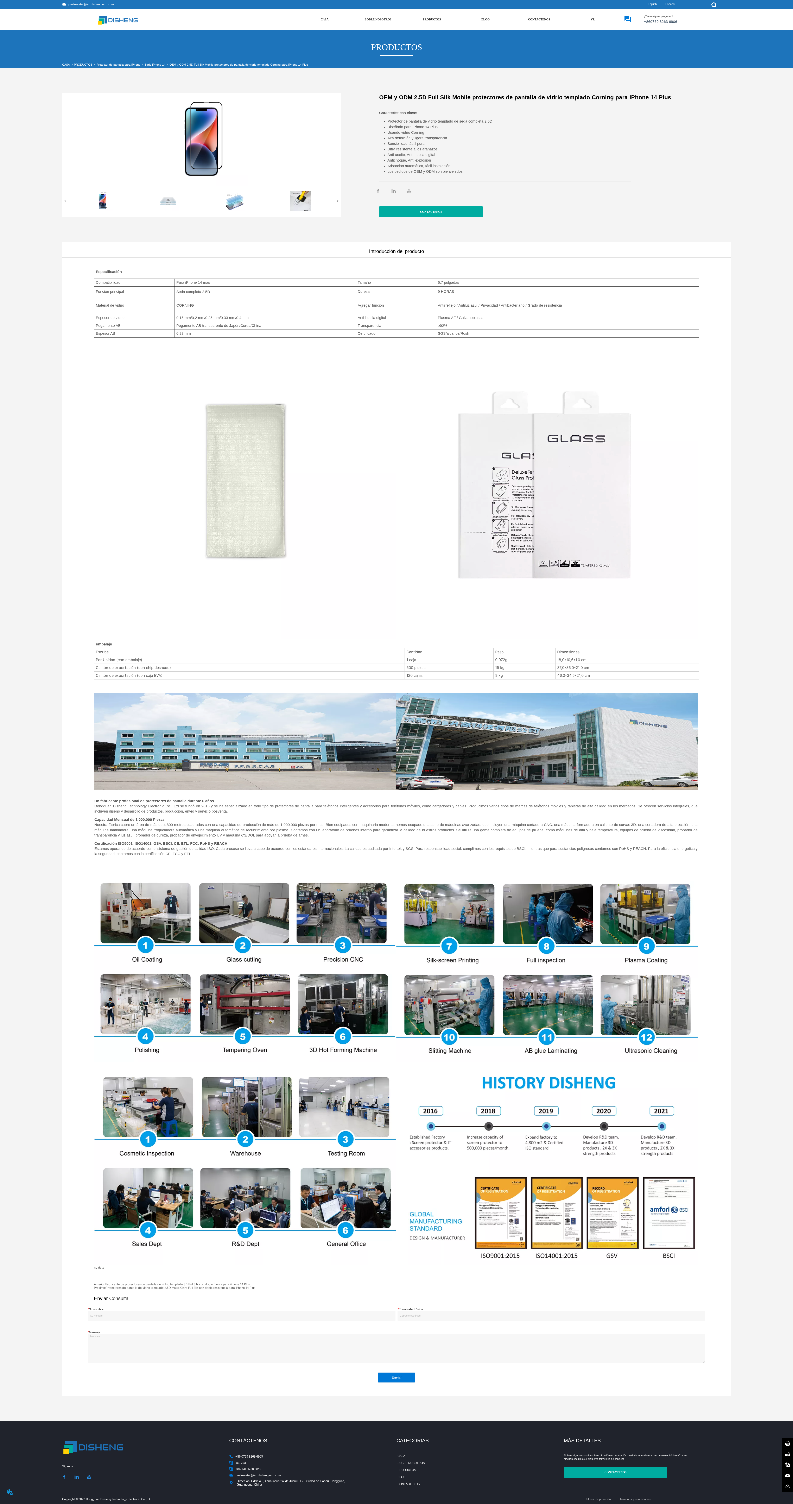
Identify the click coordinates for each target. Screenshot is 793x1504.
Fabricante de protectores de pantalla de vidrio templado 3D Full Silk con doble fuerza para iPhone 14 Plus (177, 1284)
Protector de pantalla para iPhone (118, 64)
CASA (66, 64)
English (652, 4)
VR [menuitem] (593, 19)
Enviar (397, 1377)
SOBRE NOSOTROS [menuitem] (378, 19)
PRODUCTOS (83, 64)
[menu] (458, 19)
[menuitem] (431, 19)
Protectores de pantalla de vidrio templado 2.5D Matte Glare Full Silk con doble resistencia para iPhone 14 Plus (180, 1287)
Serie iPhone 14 (155, 64)
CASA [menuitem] (325, 19)
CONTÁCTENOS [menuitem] (539, 19)
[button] (432, 19)
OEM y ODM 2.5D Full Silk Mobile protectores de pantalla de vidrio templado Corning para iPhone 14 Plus (239, 64)
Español (670, 4)
